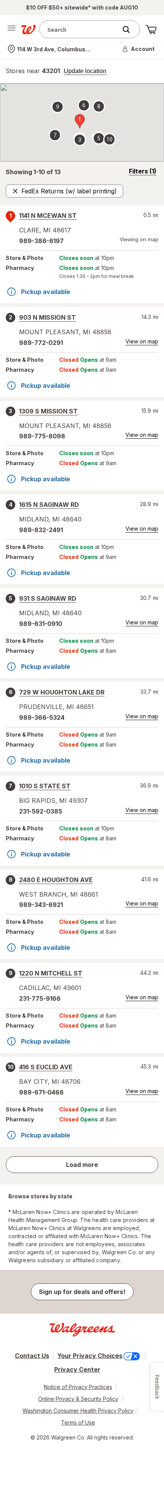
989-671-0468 (41, 1092)
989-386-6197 (41, 241)
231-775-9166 (40, 998)
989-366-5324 (41, 717)
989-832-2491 (41, 530)
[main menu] (11, 29)
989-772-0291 (41, 342)
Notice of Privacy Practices (78, 1387)
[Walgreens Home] (28, 29)
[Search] (130, 29)
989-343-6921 (41, 904)
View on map (141, 341)
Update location (85, 71)
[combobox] (80, 29)
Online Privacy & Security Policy (78, 1398)
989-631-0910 (40, 623)
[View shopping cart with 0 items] (151, 29)
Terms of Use (78, 1422)
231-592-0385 (40, 811)
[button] (138, 49)
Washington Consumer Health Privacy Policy (78, 1410)
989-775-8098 (42, 436)
